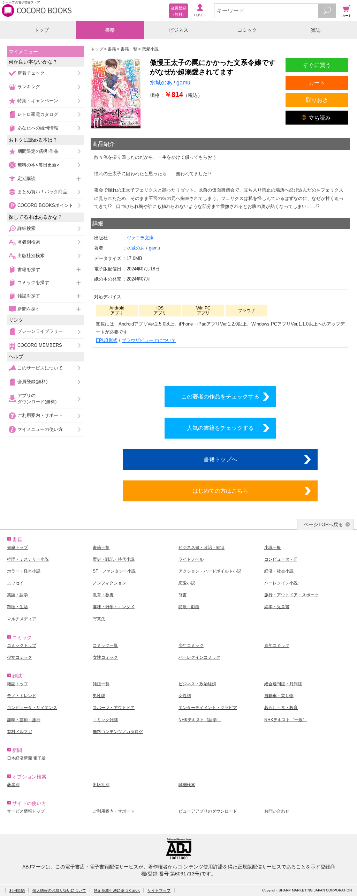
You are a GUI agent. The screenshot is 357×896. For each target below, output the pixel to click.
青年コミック (276, 645)
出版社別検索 (31, 255)
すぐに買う (317, 65)
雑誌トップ (17, 683)
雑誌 (315, 30)
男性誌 (99, 695)
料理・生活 (17, 606)
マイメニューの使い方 (40, 429)
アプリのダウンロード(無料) (36, 398)
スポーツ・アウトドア (114, 707)
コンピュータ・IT (280, 559)
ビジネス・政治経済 (197, 683)
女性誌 (184, 695)
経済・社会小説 (279, 571)
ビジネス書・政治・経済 (201, 547)
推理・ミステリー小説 (28, 559)
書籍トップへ (220, 459)
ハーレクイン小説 (281, 583)
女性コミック (105, 657)
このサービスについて (40, 368)
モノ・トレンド (21, 695)
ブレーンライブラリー (40, 331)
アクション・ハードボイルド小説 (209, 571)
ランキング (28, 86)
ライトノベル (191, 559)
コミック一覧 (105, 645)
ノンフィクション (109, 583)
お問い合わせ (276, 811)
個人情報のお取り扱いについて (59, 890)
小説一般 (272, 547)
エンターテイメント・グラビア (207, 707)
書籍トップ (17, 547)
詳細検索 (26, 228)
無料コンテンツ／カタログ (118, 731)
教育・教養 (103, 594)
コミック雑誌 (105, 719)
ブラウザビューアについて (149, 340)
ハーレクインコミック (199, 657)
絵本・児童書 (276, 606)
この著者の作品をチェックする (220, 396)
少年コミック (191, 645)
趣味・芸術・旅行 (23, 719)
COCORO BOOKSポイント (45, 205)
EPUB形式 (106, 340)
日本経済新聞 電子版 (26, 758)
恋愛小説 (186, 583)
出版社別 (101, 784)
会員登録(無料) (32, 381)
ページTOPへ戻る (323, 524)
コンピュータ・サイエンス (32, 707)
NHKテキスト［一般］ (285, 719)
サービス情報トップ (26, 811)
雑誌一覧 (101, 683)
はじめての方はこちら (220, 490)
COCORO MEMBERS (39, 345)
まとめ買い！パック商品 (42, 191)
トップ (41, 30)
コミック (247, 30)
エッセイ (15, 583)
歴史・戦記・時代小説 (114, 559)
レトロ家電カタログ (37, 114)
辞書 (182, 594)
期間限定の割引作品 (37, 151)
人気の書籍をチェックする (220, 428)
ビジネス (178, 30)
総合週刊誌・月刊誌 (283, 683)
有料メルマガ (19, 731)
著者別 (13, 784)
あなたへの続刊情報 (37, 127)
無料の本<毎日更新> (38, 164)
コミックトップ (21, 645)
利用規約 (17, 890)
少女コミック (19, 657)
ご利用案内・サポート (40, 415)
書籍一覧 (101, 547)
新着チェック (31, 73)
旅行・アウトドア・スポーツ (291, 594)
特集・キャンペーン (37, 100)
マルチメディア (21, 619)
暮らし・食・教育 (281, 707)
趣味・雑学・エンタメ (114, 606)
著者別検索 (28, 242)
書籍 (110, 30)
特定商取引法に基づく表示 (117, 890)
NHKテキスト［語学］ (199, 719)
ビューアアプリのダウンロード (207, 811)
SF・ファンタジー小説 (114, 571)
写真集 (99, 619)
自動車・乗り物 (279, 695)
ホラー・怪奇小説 (23, 571)
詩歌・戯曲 (188, 606)
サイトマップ (158, 890)
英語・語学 (17, 594)
